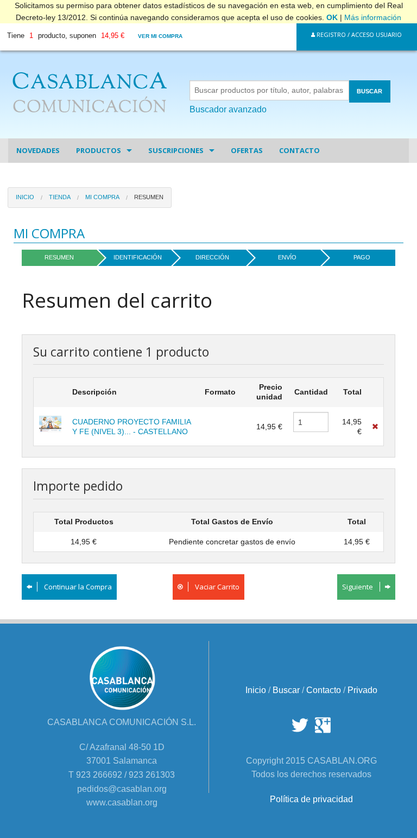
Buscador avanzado (228, 109)
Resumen (148, 197)
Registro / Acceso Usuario (358, 34)
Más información (372, 17)
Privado (362, 690)
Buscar (286, 690)
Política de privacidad (311, 799)
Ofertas (247, 150)
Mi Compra (102, 197)
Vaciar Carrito (216, 587)
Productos (98, 150)
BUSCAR (369, 91)
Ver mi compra (160, 36)
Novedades (38, 150)
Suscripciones (176, 150)
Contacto (299, 150)
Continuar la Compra (77, 587)
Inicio (25, 197)
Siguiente (358, 587)
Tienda (60, 197)
